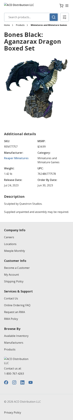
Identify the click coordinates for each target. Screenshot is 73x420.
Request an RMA (14, 312)
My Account (11, 274)
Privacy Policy (12, 412)
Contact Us (11, 298)
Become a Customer (17, 268)
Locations (10, 244)
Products (20, 25)
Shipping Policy (13, 281)
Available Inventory (16, 336)
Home (7, 25)
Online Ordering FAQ (17, 305)
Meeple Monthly (14, 251)
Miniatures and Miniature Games (49, 25)
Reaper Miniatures (16, 158)
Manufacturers (13, 343)
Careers (9, 237)
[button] (64, 17)
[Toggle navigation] (67, 6)
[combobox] (31, 17)
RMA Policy (11, 319)
